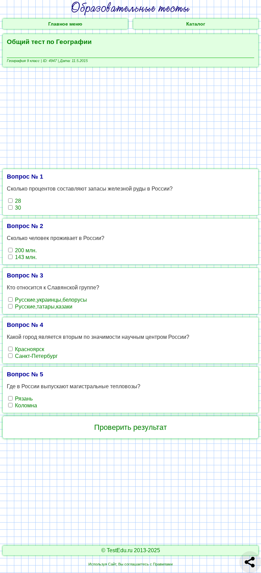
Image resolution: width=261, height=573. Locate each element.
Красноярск (29, 349)
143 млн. (25, 257)
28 (17, 201)
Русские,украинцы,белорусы (50, 300)
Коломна (25, 405)
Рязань (23, 399)
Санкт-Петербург (36, 356)
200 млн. (25, 250)
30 (17, 208)
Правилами (163, 564)
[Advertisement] (130, 118)
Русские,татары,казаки (43, 307)
